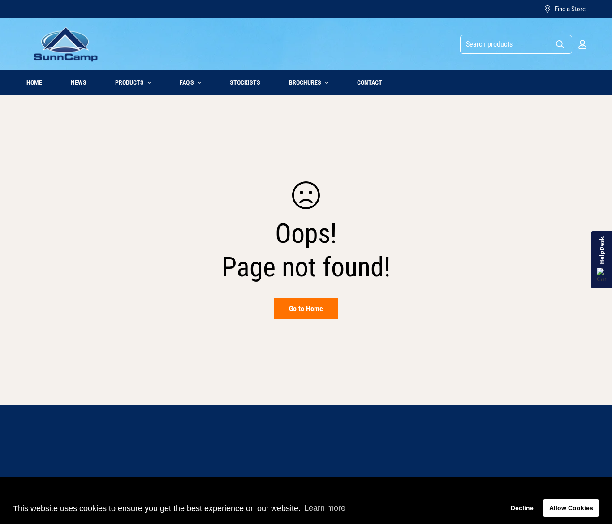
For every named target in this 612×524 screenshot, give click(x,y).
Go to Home (306, 309)
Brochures (305, 82)
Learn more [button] (324, 507)
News (78, 82)
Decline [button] (522, 507)
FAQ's (187, 82)
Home (34, 82)
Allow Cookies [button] (571, 507)
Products (129, 82)
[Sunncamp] (65, 44)
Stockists (245, 82)
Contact (369, 82)
